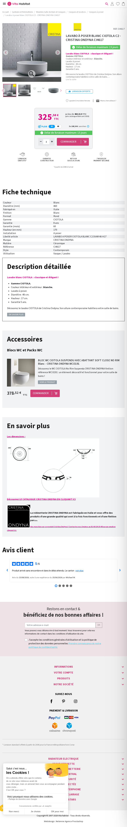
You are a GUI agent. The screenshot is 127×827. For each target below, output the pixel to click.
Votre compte (63, 673)
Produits (63, 678)
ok (98, 625)
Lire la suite (71, 79)
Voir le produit (47, 382)
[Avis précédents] (7, 570)
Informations (63, 667)
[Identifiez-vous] (112, 3)
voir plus (79, 570)
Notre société (64, 684)
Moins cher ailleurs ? (108, 100)
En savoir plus (16, 314)
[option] (9, 90)
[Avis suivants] (120, 570)
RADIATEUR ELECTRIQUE (63, 759)
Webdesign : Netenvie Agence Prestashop (63, 821)
